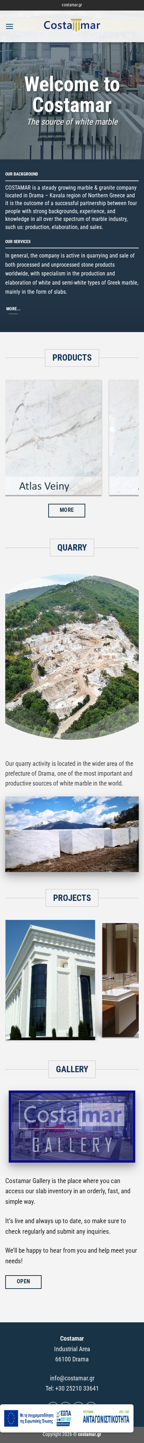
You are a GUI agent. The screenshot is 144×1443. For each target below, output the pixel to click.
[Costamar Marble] (72, 26)
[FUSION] (72, 439)
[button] (9, 26)
